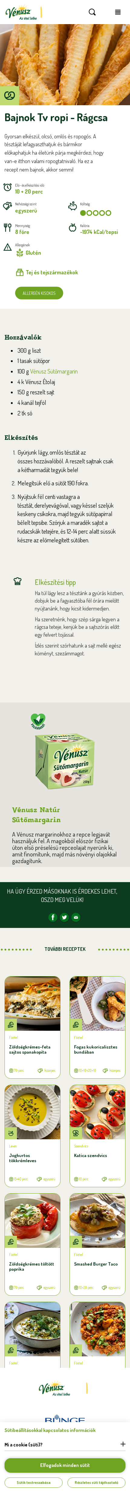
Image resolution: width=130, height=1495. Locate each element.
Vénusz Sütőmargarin (54, 371)
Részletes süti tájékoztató (97, 1482)
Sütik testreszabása (33, 1482)
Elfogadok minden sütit (65, 1465)
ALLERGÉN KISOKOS (39, 293)
